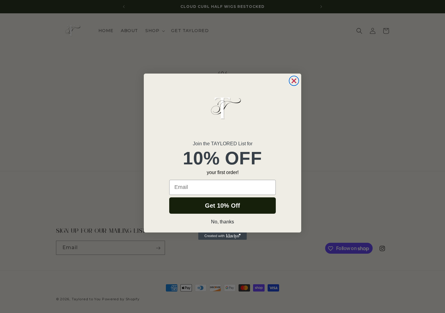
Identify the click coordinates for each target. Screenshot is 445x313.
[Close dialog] (294, 81)
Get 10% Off (222, 205)
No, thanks (222, 221)
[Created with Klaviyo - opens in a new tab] (222, 236)
